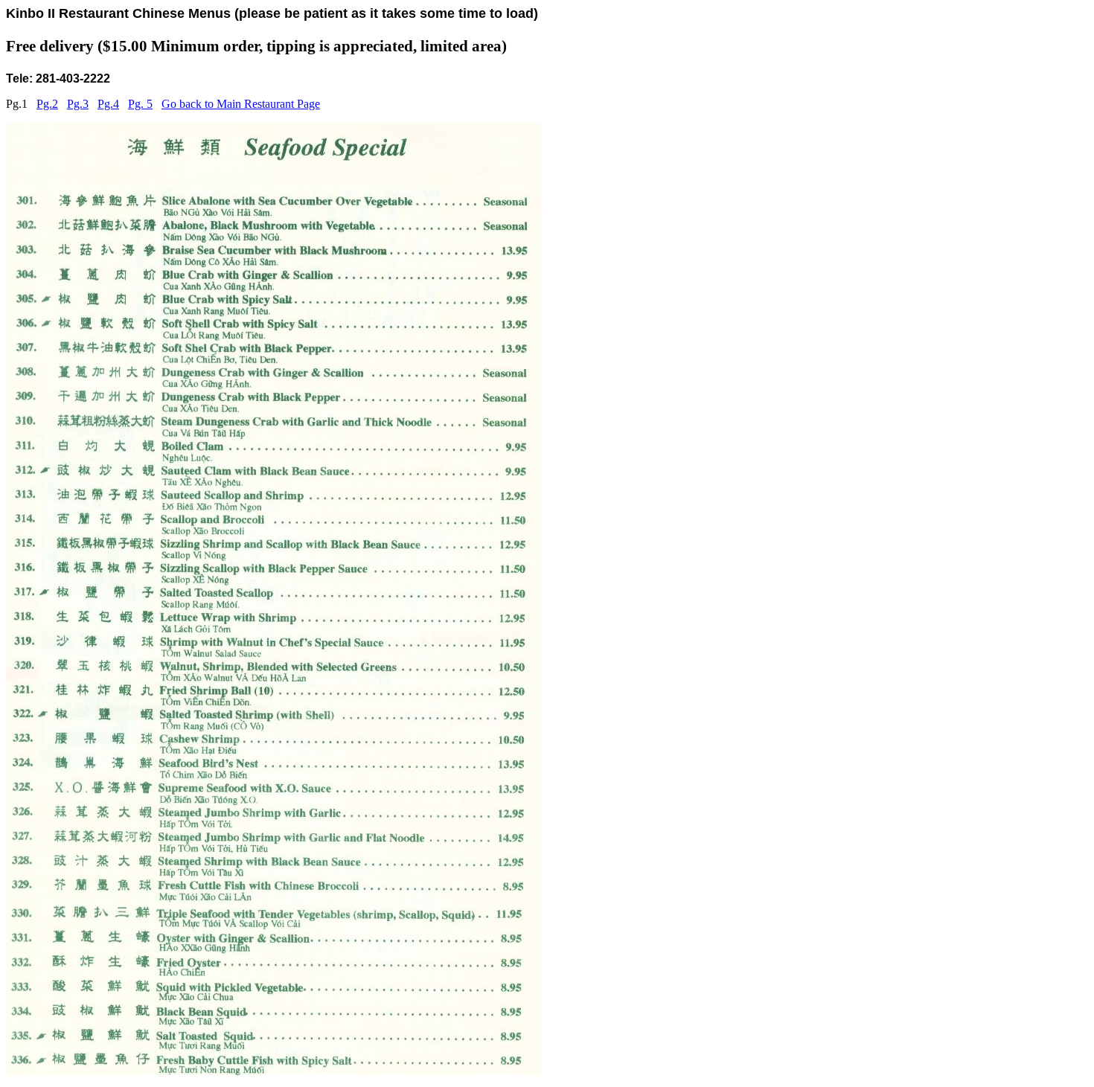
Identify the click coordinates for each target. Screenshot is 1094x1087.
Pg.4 (108, 103)
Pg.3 (78, 103)
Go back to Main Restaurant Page (240, 103)
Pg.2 (47, 103)
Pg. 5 (140, 103)
